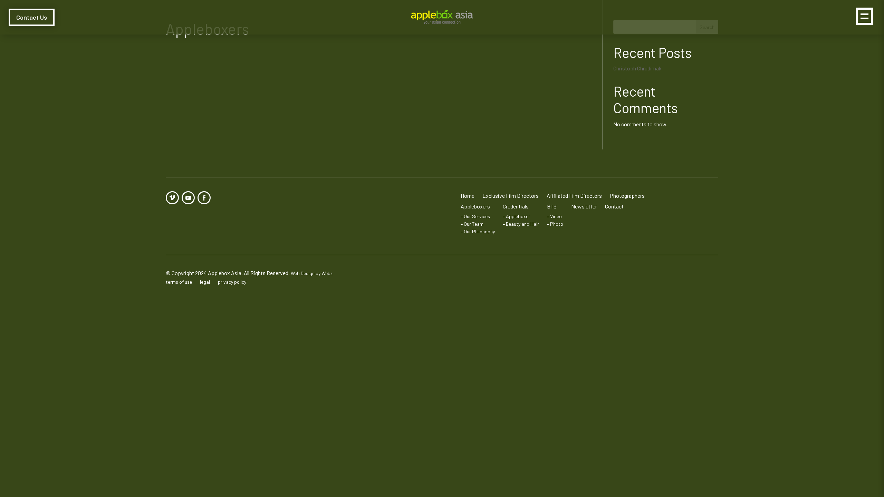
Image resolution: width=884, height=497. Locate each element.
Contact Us (31, 17)
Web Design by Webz (312, 273)
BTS (552, 206)
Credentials (516, 206)
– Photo (555, 224)
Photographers (627, 195)
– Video (554, 216)
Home (467, 195)
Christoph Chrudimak (637, 68)
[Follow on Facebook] (204, 197)
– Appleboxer (516, 216)
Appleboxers (475, 206)
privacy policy (232, 282)
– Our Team (472, 224)
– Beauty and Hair (521, 224)
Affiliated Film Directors (574, 195)
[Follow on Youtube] (188, 197)
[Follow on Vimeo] (172, 197)
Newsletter (584, 206)
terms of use (179, 282)
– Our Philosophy (478, 231)
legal (205, 282)
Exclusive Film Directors (510, 195)
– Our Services (475, 216)
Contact (614, 206)
